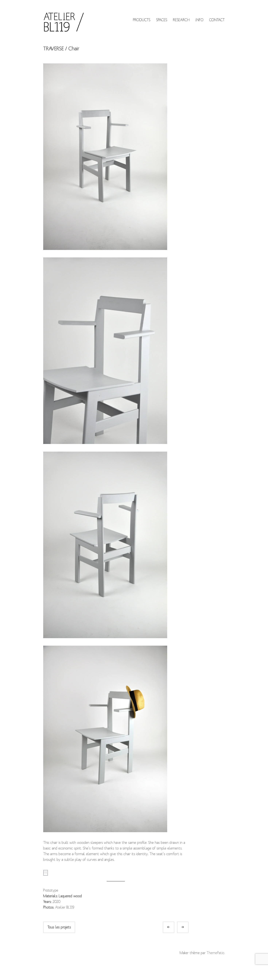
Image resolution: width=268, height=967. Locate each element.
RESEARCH (181, 19)
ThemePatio (215, 952)
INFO (199, 19)
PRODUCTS (141, 19)
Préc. (172, 927)
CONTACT (217, 19)
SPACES (161, 19)
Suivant (187, 927)
